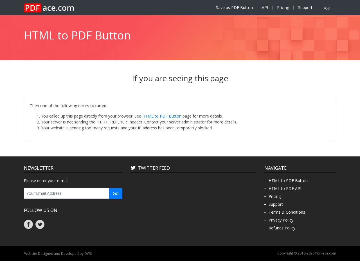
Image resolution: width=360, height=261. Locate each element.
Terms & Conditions (287, 212)
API (265, 7)
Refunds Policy (282, 228)
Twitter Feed (154, 168)
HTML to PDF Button (161, 116)
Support (305, 7)
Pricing (283, 7)
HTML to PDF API (285, 188)
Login (326, 7)
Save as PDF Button (234, 7)
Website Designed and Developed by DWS (58, 253)
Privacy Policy (281, 220)
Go (116, 193)
